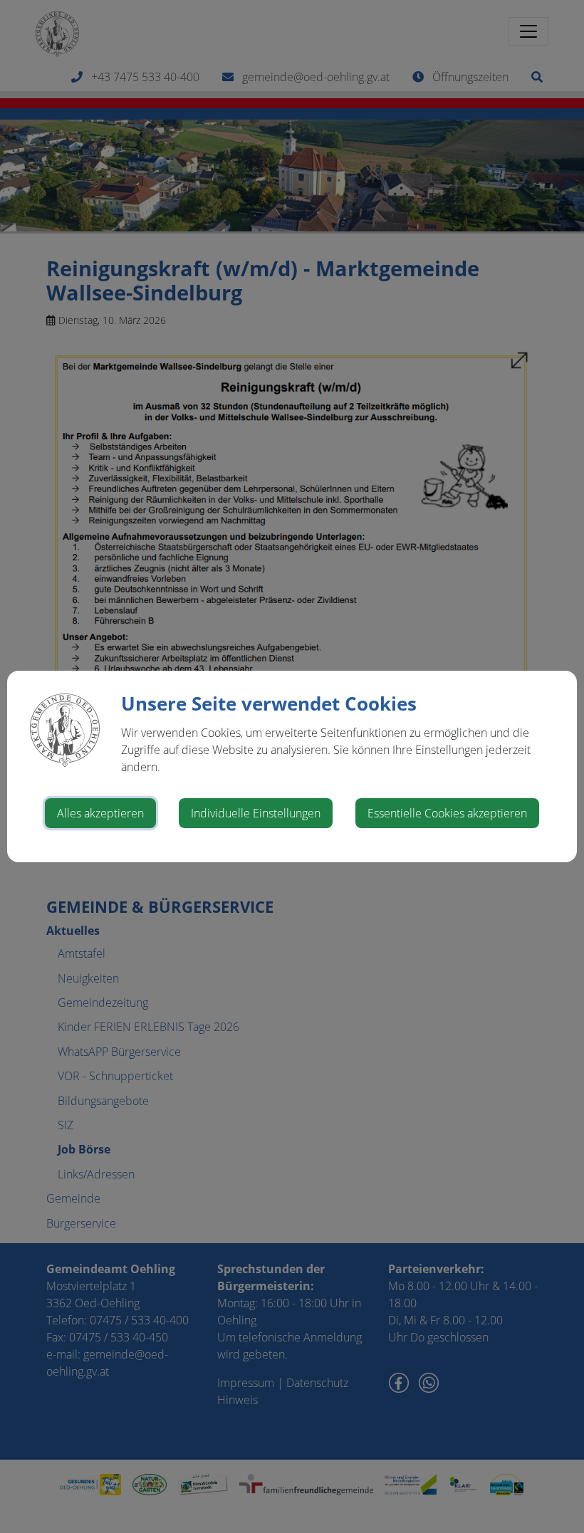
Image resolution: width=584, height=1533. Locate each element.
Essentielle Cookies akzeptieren (447, 813)
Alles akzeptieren (100, 813)
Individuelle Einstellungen (255, 813)
